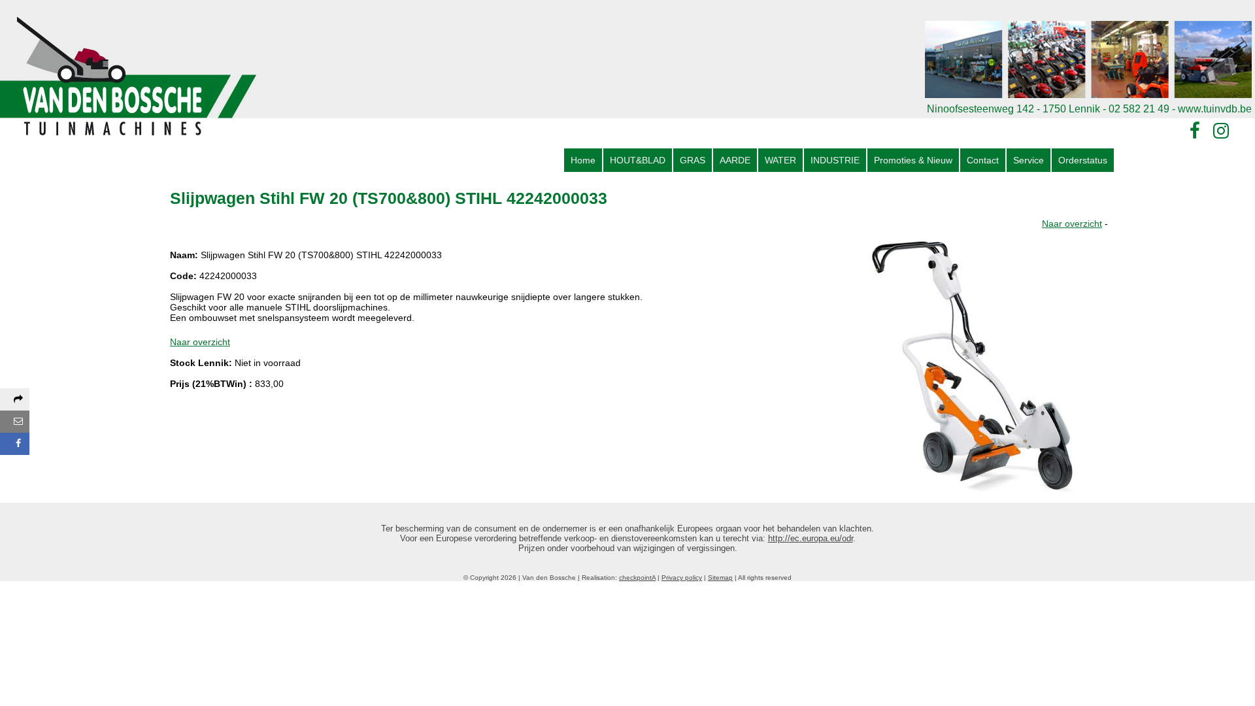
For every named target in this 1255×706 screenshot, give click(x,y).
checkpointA (637, 577)
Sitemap (720, 577)
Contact (983, 160)
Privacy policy (681, 577)
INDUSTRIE (835, 160)
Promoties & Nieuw (913, 160)
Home (583, 160)
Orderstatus (1082, 160)
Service (1028, 160)
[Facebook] (1195, 131)
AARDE (735, 160)
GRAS (692, 160)
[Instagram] (1221, 131)
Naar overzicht (1072, 223)
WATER (780, 160)
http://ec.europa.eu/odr (810, 538)
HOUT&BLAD (637, 160)
